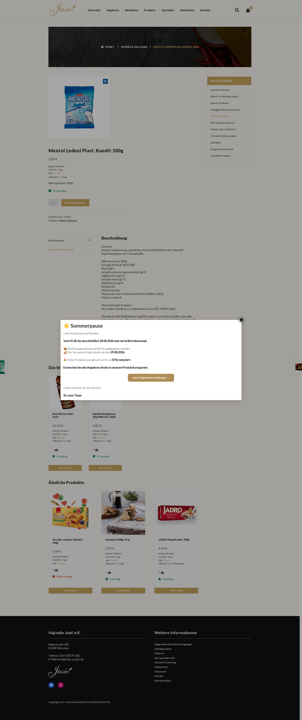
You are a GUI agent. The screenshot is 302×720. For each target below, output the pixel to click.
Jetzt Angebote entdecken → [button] (151, 377)
